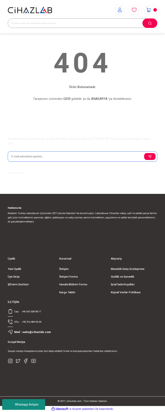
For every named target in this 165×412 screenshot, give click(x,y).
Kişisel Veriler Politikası (126, 292)
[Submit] (150, 156)
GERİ (66, 98)
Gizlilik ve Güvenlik (122, 277)
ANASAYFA (99, 98)
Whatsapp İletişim (26, 404)
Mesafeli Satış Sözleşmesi (127, 269)
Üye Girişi (14, 277)
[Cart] (150, 10)
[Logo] (30, 10)
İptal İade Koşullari (122, 284)
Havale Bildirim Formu (73, 284)
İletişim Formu (68, 277)
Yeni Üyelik (14, 269)
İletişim (64, 269)
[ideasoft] (60, 409)
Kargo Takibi (67, 292)
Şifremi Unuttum (18, 284)
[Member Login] (119, 10)
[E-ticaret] (82, 409)
